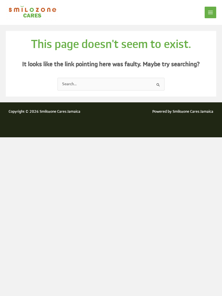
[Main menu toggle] (211, 12)
